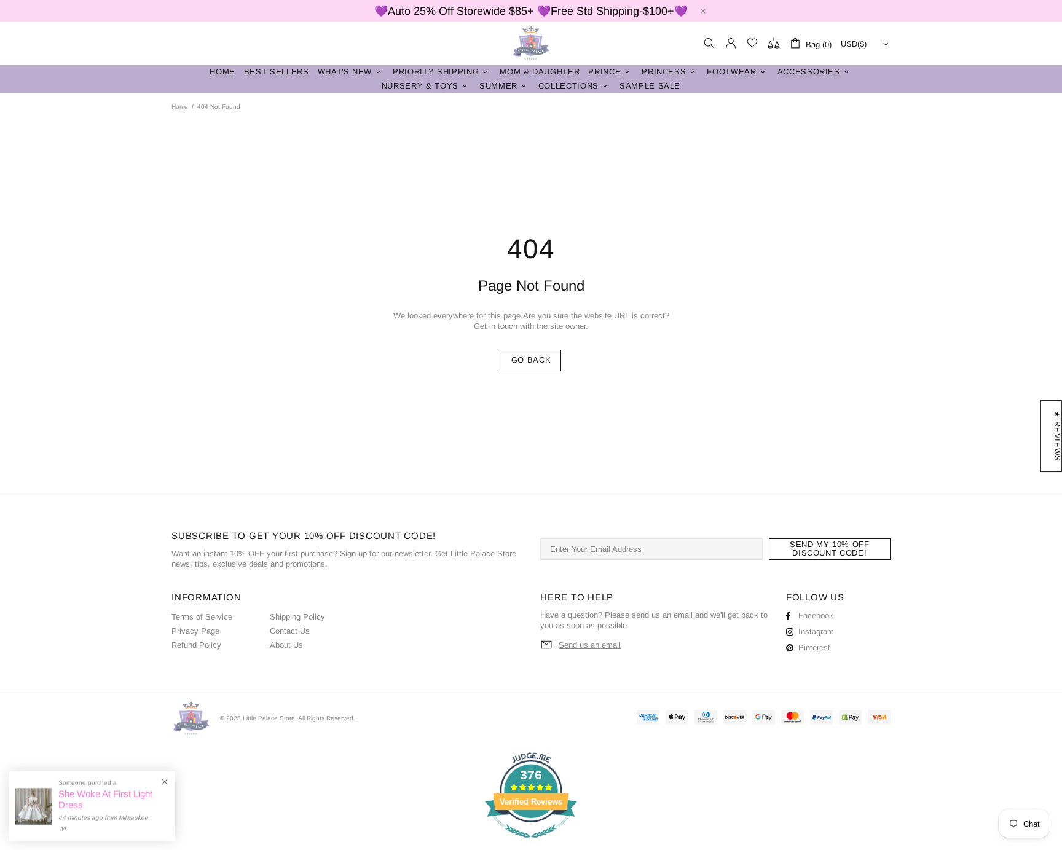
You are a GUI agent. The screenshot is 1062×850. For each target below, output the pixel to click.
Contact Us (290, 631)
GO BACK (531, 359)
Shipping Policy (297, 616)
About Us (286, 645)
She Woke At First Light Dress (105, 799)
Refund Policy (196, 645)
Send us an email (590, 645)
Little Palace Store (531, 43)
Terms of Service (201, 616)
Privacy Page (195, 631)
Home (179, 106)
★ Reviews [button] (1057, 436)
